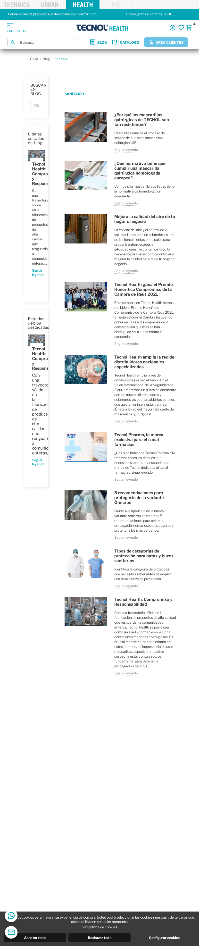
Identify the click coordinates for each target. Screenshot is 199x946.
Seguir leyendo (36, 272)
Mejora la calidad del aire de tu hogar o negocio (144, 219)
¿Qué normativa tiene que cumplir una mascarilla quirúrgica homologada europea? (140, 170)
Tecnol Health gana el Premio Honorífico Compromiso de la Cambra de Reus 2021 (143, 289)
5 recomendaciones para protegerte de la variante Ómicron (139, 497)
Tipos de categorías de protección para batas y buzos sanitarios (144, 556)
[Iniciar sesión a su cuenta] (172, 27)
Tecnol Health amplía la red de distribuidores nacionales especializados (144, 362)
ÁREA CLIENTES (169, 42)
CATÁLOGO (129, 42)
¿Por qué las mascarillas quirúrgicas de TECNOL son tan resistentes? (141, 119)
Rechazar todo (99, 938)
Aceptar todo (35, 938)
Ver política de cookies (99, 927)
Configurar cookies (164, 938)
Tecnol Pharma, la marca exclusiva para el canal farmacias (138, 439)
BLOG (102, 42)
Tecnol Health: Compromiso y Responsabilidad (36, 174)
